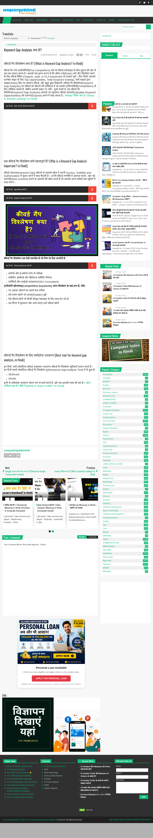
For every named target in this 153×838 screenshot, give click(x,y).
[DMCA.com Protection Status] (86, 811)
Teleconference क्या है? (23, 266)
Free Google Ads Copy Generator (20, 794)
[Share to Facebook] (21, 492)
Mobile (105, 475)
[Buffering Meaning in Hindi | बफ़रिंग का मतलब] (83, 489)
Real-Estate (108, 493)
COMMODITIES (109, 399)
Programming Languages (54, 766)
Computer (107, 407)
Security (106, 500)
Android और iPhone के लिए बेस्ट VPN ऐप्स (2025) (130, 134)
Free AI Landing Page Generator (20, 797)
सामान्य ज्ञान (107, 564)
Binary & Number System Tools (19, 766)
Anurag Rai (106, 36)
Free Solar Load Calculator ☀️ (19, 773)
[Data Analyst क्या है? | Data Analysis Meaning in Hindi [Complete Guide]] (50, 489)
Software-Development (112, 507)
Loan (105, 468)
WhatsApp (107, 536)
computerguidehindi (49, 55)
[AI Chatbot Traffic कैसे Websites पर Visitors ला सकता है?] (107, 286)
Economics (107, 425)
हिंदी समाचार (107, 571)
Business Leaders (110, 392)
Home (7, 20)
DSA (46, 769)
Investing (106, 460)
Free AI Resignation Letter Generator (22, 782)
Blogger (82, 537)
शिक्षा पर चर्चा (107, 561)
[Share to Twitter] (25, 492)
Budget (106, 385)
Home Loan (108, 450)
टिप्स (77, 20)
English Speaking (110, 428)
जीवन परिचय (107, 550)
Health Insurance (110, 446)
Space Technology (110, 511)
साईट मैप (112, 820)
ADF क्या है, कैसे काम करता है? (24, 106)
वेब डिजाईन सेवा (88, 20)
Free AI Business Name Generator (21, 785)
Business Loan (109, 396)
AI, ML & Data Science (53, 776)
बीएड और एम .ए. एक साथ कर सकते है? (124, 104)
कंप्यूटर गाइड (29, 20)
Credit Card (107, 414)
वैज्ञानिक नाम (101, 20)
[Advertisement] (50, 133)
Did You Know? (109, 421)
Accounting (107, 374)
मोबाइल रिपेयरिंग (42, 20)
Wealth (106, 532)
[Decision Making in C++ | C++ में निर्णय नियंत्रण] (107, 322)
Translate (51, 38)
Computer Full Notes (111, 410)
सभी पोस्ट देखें (16, 20)
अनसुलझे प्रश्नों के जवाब (126, 20)
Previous (4, 489)
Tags (141, 56)
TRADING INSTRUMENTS (113, 514)
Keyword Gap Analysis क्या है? (23, 49)
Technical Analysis (110, 518)
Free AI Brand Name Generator (19, 779)
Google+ (140, 2)
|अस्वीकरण (129, 820)
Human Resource (110, 453)
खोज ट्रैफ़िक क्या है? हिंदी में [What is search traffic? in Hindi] (47, 384)
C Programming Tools (16, 769)
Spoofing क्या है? (20, 189)
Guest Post (55, 20)
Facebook (148, 2)
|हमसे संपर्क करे (120, 820)
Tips (104, 525)
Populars (109, 55)
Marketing (107, 471)
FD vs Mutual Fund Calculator (19, 776)
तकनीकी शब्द (11, 45)
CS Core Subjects (51, 782)
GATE (46, 785)
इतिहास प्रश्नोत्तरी (109, 546)
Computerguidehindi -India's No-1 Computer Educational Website (29, 820)
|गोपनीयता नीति (139, 820)
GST (105, 442)
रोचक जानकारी (68, 20)
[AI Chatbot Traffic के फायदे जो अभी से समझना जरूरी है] (107, 298)
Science (106, 496)
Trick (105, 528)
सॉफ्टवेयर (106, 568)
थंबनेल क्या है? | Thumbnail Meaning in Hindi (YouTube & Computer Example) (17, 508)
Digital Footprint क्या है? (23, 198)
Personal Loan (109, 485)
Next (96, 489)
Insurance (107, 457)
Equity (105, 432)
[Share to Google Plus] (29, 492)
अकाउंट (105, 539)
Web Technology (51, 773)
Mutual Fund (108, 478)
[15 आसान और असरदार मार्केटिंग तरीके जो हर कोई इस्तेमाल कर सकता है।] (107, 310)
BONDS (106, 382)
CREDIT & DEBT (110, 403)
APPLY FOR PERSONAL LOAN (51, 678)
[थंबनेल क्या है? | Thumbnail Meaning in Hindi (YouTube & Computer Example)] (17, 489)
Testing (106, 521)
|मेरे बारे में (147, 820)
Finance (106, 435)
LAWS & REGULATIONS (113, 464)
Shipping (106, 503)
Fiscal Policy (108, 439)
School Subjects (50, 788)
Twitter (144, 2)
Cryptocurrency (109, 417)
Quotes (106, 489)
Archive (125, 56)
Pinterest (18, 455)
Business (106, 389)
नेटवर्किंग (111, 20)
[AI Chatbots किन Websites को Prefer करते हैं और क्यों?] (107, 274)
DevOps (47, 779)
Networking (107, 482)
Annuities (107, 378)
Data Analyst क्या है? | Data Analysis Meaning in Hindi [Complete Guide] (49, 508)
